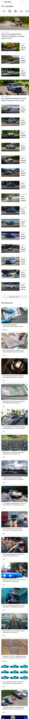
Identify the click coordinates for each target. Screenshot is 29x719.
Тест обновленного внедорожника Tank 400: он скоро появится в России (24, 199)
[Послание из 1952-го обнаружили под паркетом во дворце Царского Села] (14, 651)
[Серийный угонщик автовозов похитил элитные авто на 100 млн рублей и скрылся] (14, 472)
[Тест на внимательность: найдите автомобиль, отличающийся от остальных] (14, 676)
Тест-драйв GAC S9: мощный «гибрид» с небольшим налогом (24, 110)
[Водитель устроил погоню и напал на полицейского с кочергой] (14, 574)
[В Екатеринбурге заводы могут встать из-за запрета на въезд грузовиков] (14, 523)
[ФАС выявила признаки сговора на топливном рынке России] (14, 549)
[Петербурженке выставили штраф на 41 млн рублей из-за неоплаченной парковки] (14, 421)
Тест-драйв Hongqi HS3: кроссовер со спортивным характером (24, 287)
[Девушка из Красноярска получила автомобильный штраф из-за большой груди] (14, 396)
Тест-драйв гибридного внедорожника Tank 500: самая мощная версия (24, 275)
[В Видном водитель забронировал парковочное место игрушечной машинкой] (14, 702)
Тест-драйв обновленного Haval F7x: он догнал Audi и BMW (24, 135)
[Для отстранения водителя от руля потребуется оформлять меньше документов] (14, 600)
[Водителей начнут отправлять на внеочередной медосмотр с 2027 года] (14, 345)
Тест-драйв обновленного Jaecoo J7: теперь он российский (24, 123)
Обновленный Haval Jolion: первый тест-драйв (24, 262)
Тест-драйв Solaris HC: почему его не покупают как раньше (24, 237)
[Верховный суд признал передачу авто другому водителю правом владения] (14, 370)
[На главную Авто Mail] (8, 2)
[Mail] (5, 2)
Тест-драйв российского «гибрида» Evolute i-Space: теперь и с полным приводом (24, 249)
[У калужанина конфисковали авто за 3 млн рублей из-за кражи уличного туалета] (14, 498)
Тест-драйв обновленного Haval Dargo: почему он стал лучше (13, 99)
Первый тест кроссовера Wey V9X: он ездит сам (24, 224)
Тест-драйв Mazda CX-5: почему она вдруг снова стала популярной (24, 186)
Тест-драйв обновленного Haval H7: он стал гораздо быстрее (24, 148)
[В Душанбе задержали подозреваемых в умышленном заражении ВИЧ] (14, 319)
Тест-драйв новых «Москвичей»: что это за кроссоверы (24, 173)
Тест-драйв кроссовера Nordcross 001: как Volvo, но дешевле (24, 161)
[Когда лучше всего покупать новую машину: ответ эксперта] (14, 625)
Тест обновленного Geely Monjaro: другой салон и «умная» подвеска (24, 211)
